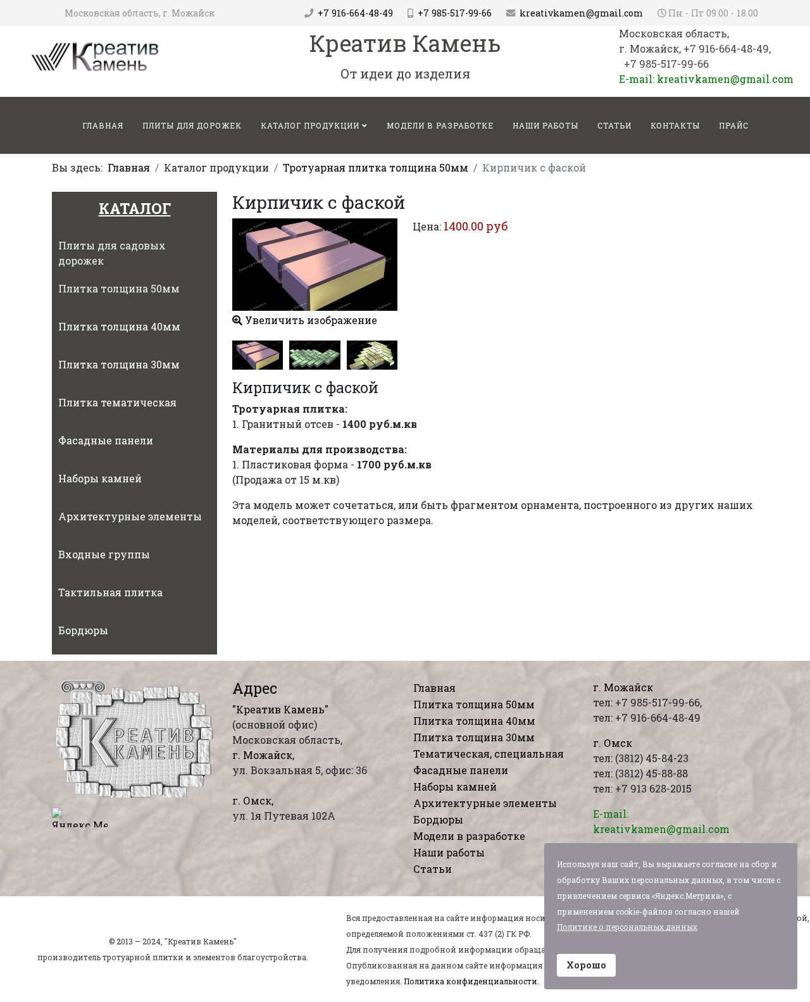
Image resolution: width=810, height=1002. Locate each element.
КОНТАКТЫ (675, 125)
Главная (129, 167)
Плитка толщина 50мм (474, 704)
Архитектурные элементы (485, 803)
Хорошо (586, 965)
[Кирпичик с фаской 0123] (372, 355)
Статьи (614, 125)
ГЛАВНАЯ (102, 125)
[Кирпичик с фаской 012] (314, 355)
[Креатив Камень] (95, 56)
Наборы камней (455, 786)
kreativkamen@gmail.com (581, 13)
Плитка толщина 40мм (474, 720)
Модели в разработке (440, 125)
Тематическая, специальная (488, 753)
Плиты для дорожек (192, 125)
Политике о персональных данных (627, 927)
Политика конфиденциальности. (471, 981)
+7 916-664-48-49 (355, 13)
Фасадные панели (460, 770)
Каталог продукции (310, 125)
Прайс (734, 125)
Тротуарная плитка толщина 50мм (375, 167)
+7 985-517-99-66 (455, 13)
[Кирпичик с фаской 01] (257, 355)
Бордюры (438, 819)
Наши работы (545, 125)
